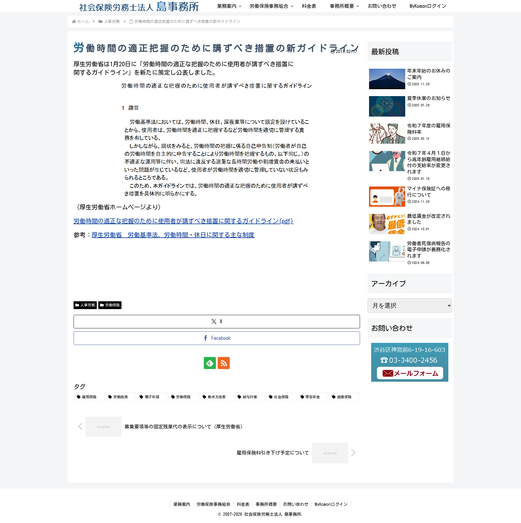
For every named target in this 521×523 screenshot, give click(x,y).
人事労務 (88, 305)
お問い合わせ (295, 504)
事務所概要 (266, 504)
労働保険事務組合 (213, 504)
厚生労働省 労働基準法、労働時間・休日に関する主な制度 (173, 235)
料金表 (243, 504)
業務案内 (181, 504)
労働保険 (112, 305)
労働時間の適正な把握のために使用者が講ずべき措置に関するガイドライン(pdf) (183, 221)
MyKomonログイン (331, 504)
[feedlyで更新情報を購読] (210, 363)
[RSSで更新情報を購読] (224, 363)
